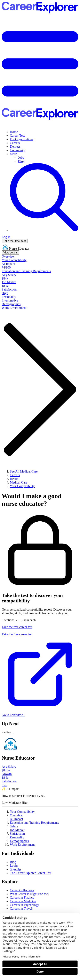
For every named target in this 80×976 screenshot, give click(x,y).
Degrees (15, 146)
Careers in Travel (21, 908)
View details (10, 252)
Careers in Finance (22, 897)
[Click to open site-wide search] (44, 230)
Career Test (17, 135)
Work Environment (22, 844)
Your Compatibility (22, 811)
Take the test (14, 240)
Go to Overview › (13, 715)
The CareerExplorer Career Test (30, 873)
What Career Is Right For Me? (29, 894)
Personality (17, 837)
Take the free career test (17, 627)
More (13, 154)
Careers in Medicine (23, 901)
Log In (6, 237)
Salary (14, 826)
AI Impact (16, 819)
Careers (15, 143)
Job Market (17, 830)
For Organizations (21, 139)
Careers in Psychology (24, 905)
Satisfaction (17, 833)
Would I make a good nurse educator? (32, 499)
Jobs (21, 157)
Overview (16, 815)
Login (14, 865)
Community (17, 150)
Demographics (19, 841)
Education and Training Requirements (34, 822)
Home (14, 132)
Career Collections (22, 890)
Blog (21, 161)
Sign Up (15, 869)
